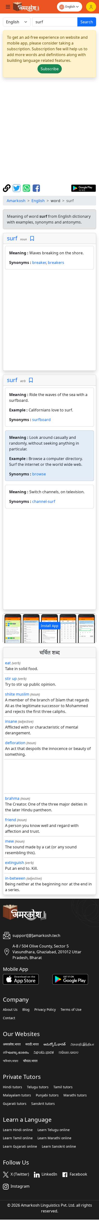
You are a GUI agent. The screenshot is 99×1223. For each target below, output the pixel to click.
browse (39, 474)
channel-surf (43, 501)
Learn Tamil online (18, 1138)
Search (86, 22)
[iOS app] (21, 978)
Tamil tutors (63, 1087)
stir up (11, 678)
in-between (15, 878)
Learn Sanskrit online (59, 1146)
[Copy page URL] (7, 187)
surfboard (41, 419)
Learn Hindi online (18, 1130)
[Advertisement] (49, 130)
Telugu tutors (38, 1087)
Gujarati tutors (14, 1104)
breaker (39, 262)
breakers (56, 262)
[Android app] (70, 978)
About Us (10, 1010)
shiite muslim (17, 694)
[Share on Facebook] (36, 187)
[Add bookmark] (32, 238)
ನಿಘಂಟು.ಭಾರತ (44, 1052)
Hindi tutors (12, 1087)
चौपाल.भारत (30, 1061)
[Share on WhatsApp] (27, 187)
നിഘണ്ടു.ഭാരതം (16, 1052)
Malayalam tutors (17, 1095)
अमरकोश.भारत (12, 1044)
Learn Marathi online (54, 1138)
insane (11, 721)
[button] (10, 628)
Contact (9, 1018)
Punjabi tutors (47, 1095)
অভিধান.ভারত (10, 1061)
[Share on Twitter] (17, 187)
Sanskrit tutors (43, 1104)
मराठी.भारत (32, 1044)
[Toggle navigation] (8, 7)
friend (10, 819)
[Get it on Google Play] (83, 187)
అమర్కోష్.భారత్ (54, 1044)
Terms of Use (71, 1010)
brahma (12, 798)
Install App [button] (49, 625)
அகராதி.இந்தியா (82, 1044)
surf (12, 238)
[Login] (91, 7)
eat (8, 663)
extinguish (14, 862)
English (38, 200)
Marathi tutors (75, 1095)
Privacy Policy (45, 1010)
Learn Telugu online (53, 1130)
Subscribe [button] (50, 68)
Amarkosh (16, 200)
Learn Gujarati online (20, 1146)
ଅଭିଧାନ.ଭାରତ (69, 1052)
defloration (15, 742)
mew (9, 841)
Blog (26, 1010)
